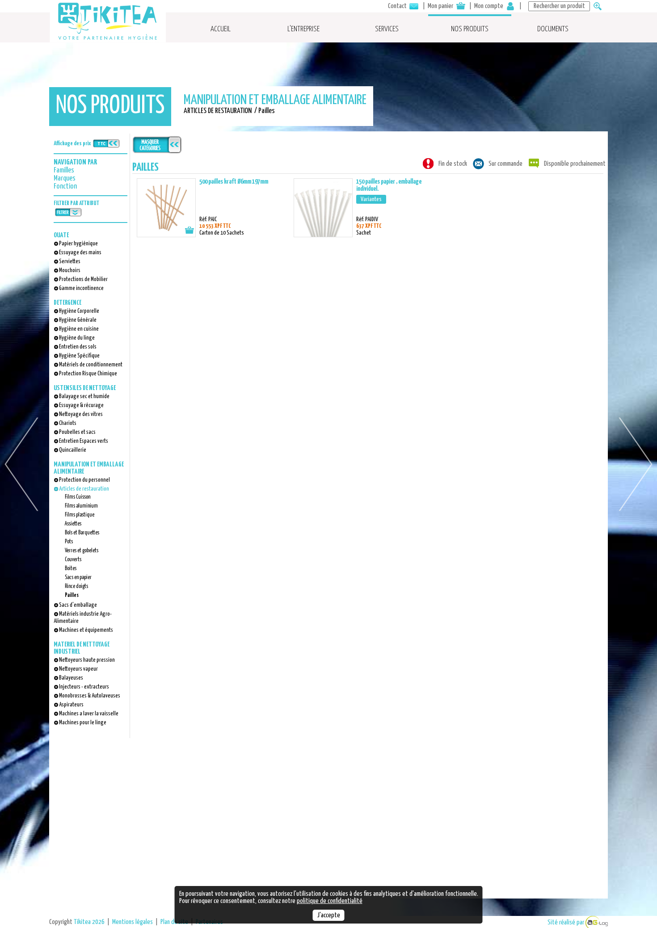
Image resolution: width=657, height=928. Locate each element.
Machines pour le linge (82, 723)
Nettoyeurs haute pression (87, 660)
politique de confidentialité (329, 901)
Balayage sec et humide (84, 396)
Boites (70, 568)
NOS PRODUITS (470, 29)
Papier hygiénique (78, 244)
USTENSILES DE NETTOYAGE (85, 388)
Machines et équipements (86, 630)
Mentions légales (132, 922)
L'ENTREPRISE (303, 29)
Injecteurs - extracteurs (84, 687)
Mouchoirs (69, 270)
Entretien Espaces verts (83, 441)
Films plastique (79, 515)
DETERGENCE (67, 302)
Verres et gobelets (81, 551)
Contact (398, 6)
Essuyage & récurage (81, 405)
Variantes (371, 199)
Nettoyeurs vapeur (78, 669)
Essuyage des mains (80, 253)
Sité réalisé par (566, 922)
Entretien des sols (78, 347)
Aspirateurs (71, 705)
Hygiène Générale (78, 320)
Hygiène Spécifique (79, 356)
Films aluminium (81, 506)
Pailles (72, 595)
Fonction (65, 186)
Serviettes (69, 262)
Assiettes (73, 524)
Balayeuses (71, 678)
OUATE (61, 235)
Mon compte (489, 6)
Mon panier (441, 6)
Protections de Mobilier (83, 279)
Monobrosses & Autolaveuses (89, 696)
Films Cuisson (77, 497)
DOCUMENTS (553, 29)
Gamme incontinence (81, 288)
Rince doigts (76, 586)
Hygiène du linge (77, 338)
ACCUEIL (221, 29)
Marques (65, 178)
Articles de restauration (84, 489)
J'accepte (328, 915)
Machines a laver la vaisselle (88, 714)
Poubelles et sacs (77, 432)
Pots (69, 542)
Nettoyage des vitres (81, 414)
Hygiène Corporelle (79, 311)
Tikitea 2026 (89, 922)
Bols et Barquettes (82, 533)
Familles (64, 170)
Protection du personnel (84, 480)
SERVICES (387, 29)
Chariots (67, 423)
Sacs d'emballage (78, 605)
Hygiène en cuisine (79, 329)
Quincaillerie (72, 450)
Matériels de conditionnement (90, 365)
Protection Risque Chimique (88, 374)
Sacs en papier (78, 577)
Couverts (73, 560)
